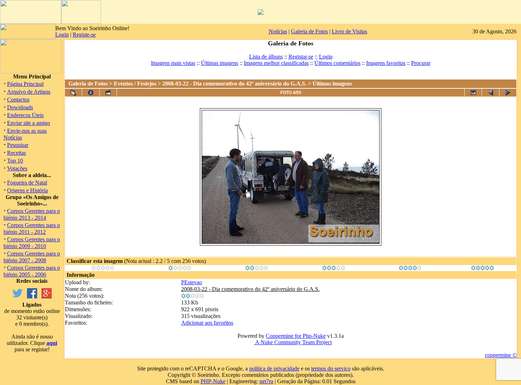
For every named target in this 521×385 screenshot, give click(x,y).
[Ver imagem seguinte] (507, 93)
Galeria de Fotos (309, 31)
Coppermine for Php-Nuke (296, 336)
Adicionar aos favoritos (207, 323)
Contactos (18, 100)
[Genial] (482, 268)
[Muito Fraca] (102, 268)
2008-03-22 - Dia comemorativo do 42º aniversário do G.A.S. (234, 84)
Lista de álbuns (266, 57)
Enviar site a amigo (28, 123)
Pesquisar (17, 145)
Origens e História (27, 190)
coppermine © (501, 355)
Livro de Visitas (349, 31)
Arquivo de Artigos (28, 92)
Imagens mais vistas (173, 63)
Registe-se (84, 35)
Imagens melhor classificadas (276, 63)
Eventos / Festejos (135, 84)
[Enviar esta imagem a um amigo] (473, 93)
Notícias (278, 31)
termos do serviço (331, 368)
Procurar (420, 63)
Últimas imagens (219, 63)
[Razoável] (256, 268)
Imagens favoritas (385, 63)
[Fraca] (179, 268)
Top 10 (15, 161)
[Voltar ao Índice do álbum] (73, 93)
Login (62, 35)
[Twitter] (17, 296)
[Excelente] (410, 268)
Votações (17, 168)
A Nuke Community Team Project (293, 342)
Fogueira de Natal (27, 183)
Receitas (16, 153)
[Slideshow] (108, 93)
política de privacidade (274, 368)
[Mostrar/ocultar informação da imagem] (90, 93)
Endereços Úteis (25, 115)
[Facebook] (32, 296)
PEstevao (191, 282)
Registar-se (300, 57)
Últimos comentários (337, 63)
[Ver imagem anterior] (490, 93)
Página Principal (25, 84)
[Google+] (46, 296)
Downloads (20, 107)
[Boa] (333, 268)
